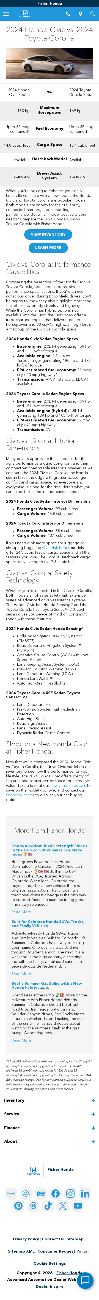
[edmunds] (41, 1193)
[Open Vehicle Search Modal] (93, 14)
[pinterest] (18, 1206)
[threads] (33, 1206)
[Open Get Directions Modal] (80, 14)
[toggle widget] (85, 1280)
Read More (21, 912)
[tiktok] (48, 1206)
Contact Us (53, 1239)
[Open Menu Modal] (6, 14)
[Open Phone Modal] (68, 14)
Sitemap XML (21, 1251)
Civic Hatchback (56, 548)
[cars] (11, 1193)
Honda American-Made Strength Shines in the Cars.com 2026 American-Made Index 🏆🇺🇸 (49, 850)
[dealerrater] (26, 1193)
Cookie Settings (50, 1264)
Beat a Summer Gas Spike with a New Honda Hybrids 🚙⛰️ (47, 986)
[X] (63, 1206)
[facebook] (56, 1193)
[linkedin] (85, 1193)
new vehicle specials (68, 786)
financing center (20, 795)
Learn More (48, 248)
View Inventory (48, 234)
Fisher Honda (69, 1273)
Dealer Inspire (50, 1287)
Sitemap (75, 1239)
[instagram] (70, 1193)
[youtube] (78, 1206)
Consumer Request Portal (63, 1251)
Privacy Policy (26, 1239)
